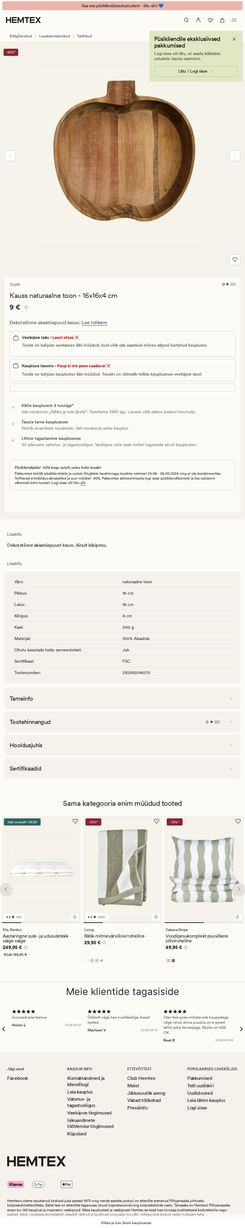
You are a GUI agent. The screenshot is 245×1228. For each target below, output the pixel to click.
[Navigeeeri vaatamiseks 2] (31, 922)
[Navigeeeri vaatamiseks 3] (51, 922)
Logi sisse (197, 1108)
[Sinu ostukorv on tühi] (222, 20)
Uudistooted (199, 1093)
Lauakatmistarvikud (54, 36)
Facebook (17, 1078)
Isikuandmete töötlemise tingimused (90, 1123)
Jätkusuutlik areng (146, 1093)
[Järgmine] (234, 155)
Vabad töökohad (144, 1100)
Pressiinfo (137, 1108)
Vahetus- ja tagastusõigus (81, 1102)
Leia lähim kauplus (206, 1100)
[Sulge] (234, 39)
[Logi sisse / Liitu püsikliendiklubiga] (198, 20)
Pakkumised (199, 1078)
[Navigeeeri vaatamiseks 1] (11, 922)
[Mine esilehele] (23, 20)
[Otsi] (186, 20)
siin (83, 483)
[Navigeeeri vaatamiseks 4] (70, 922)
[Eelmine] (10, 155)
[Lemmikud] (210, 20)
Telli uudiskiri (200, 1085)
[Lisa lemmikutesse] (234, 259)
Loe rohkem (94, 322)
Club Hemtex (141, 1078)
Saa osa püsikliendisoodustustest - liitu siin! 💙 (122, 6)
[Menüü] (234, 20)
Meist (133, 1085)
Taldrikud (84, 36)
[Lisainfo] (25, 308)
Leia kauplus (80, 1092)
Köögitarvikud (21, 36)
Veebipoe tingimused (89, 1113)
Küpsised (76, 1134)
